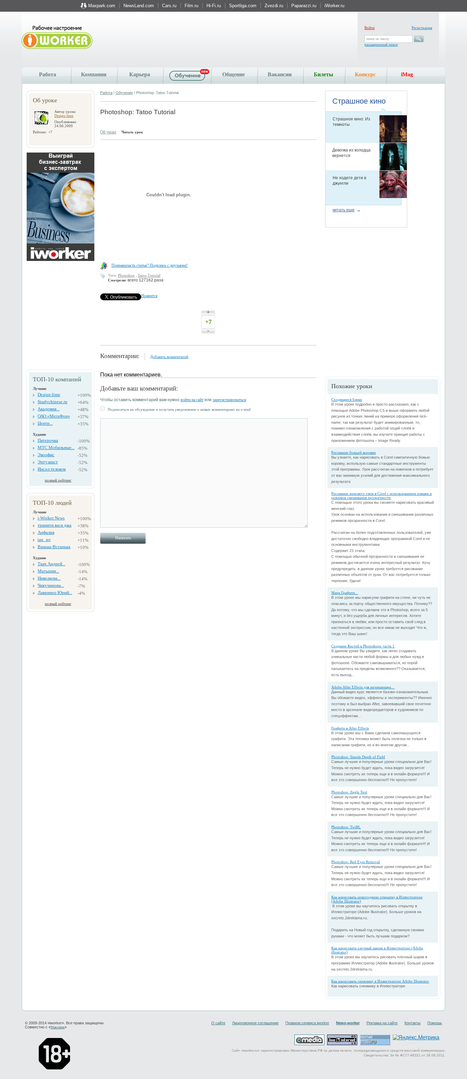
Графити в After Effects (350, 728)
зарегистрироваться (229, 399)
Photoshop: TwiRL (346, 827)
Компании (93, 74)
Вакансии (280, 74)
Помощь (434, 1023)
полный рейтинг (58, 480)
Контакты (412, 1023)
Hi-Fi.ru (213, 5)
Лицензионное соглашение (255, 1023)
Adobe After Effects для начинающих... (363, 687)
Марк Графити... (344, 593)
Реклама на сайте (382, 1023)
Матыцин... (48, 571)
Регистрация (422, 28)
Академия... (48, 408)
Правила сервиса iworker (307, 1023)
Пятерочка (48, 440)
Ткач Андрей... (51, 563)
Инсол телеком (52, 469)
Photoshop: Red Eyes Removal (355, 862)
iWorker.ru (334, 5)
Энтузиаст (48, 461)
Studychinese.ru (52, 401)
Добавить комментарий (169, 357)
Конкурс (365, 74)
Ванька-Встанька (54, 546)
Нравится (149, 295)
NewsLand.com (138, 5)
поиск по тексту (377, 39)
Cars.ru (169, 5)
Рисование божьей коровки (353, 452)
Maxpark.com (101, 5)
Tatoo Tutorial (149, 275)
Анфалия (46, 532)
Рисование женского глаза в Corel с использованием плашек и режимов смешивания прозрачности (381, 495)
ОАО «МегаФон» (54, 416)
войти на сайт (192, 399)
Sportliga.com (242, 5)
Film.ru (191, 5)
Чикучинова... (51, 585)
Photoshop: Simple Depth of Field (358, 757)
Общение (233, 74)
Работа (47, 74)
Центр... (45, 423)
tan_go (44, 539)
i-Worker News (51, 518)
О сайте (218, 1023)
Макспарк (58, 1027)
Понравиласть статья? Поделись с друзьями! (149, 265)
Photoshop (126, 275)
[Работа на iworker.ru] (57, 38)
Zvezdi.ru (274, 5)
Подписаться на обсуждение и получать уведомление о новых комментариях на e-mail (179, 409)
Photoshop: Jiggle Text (349, 792)
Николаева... (49, 578)
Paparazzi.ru (303, 5)
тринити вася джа (54, 525)
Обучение (124, 93)
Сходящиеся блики (346, 399)
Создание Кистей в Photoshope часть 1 (363, 646)
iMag (407, 74)
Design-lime (64, 116)
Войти (369, 28)
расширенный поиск (381, 45)
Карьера (139, 74)
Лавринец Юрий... (55, 592)
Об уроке (108, 132)
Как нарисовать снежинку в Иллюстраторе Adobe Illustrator (380, 981)
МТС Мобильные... (56, 447)
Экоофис (46, 454)
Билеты (323, 74)
